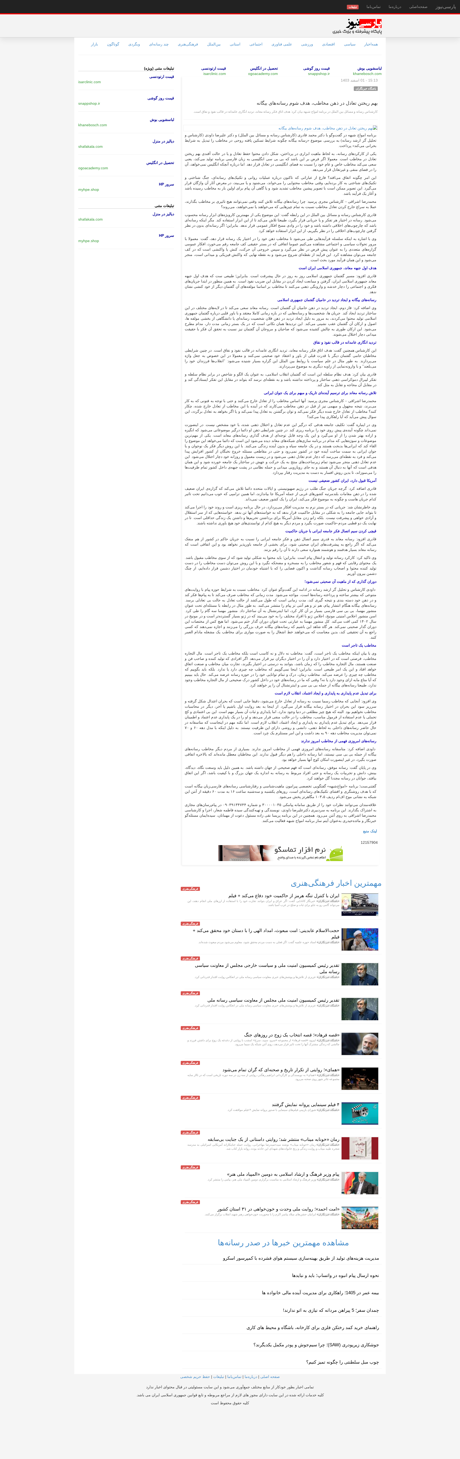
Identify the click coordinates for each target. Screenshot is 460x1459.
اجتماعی (255, 44)
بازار (94, 44)
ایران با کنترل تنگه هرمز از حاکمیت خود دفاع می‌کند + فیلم (283, 895)
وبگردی (134, 44)
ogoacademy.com (263, 73)
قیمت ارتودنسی (213, 68)
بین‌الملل (214, 44)
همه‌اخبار (371, 44)
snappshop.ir (319, 73)
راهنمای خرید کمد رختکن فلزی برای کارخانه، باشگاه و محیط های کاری (313, 1327)
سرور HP (166, 184)
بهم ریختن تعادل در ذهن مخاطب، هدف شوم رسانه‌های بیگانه (317, 103)
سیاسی (350, 44)
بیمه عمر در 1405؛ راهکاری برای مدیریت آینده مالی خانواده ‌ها (320, 1292)
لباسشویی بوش (370, 68)
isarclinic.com (214, 73)
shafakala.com (90, 146)
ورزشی (307, 44)
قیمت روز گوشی (316, 68)
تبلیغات (218, 1376)
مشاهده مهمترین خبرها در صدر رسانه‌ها (283, 1242)
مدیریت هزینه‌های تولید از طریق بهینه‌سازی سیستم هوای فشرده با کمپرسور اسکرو (301, 1258)
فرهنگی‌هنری (188, 44)
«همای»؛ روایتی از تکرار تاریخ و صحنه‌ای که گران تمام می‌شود (281, 1069)
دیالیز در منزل (163, 141)
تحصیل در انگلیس (264, 68)
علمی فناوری (282, 44)
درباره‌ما (395, 7)
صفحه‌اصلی (418, 7)
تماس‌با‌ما (374, 7)
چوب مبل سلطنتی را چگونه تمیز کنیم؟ (342, 1362)
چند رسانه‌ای (159, 44)
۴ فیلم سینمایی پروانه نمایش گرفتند (305, 1104)
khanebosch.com (367, 73)
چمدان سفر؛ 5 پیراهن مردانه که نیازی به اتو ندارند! (331, 1310)
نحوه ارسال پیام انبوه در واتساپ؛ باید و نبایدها (335, 1275)
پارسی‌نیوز (446, 6)
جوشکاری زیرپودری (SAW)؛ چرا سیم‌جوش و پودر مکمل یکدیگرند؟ (316, 1344)
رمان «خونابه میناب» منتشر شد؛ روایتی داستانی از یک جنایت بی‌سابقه (273, 1139)
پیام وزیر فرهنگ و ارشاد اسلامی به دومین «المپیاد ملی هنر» (283, 1174)
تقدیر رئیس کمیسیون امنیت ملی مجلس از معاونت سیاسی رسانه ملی (273, 1000)
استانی (235, 44)
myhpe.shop (88, 189)
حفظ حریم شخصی (195, 1376)
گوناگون (113, 44)
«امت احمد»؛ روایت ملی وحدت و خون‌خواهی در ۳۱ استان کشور (278, 1209)
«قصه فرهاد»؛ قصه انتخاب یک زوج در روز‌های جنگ (291, 1035)
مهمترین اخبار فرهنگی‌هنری (336, 883)
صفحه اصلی (270, 1376)
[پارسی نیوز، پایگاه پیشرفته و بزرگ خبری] (357, 26)
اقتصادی (328, 44)
